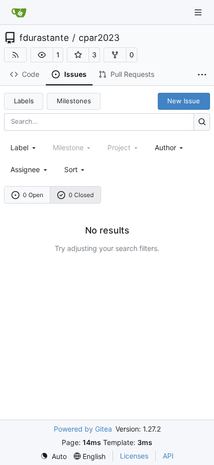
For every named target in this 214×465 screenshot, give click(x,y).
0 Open (33, 195)
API (168, 456)
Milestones (74, 101)
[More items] (202, 74)
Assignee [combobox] (25, 169)
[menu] (75, 169)
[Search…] (202, 122)
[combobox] (24, 147)
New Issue (183, 101)
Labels (24, 101)
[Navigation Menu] (199, 12)
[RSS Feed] (15, 54)
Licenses (134, 456)
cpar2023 (99, 38)
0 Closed (81, 195)
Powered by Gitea (83, 429)
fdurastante (44, 38)
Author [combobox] (165, 147)
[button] (41, 54)
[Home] (19, 12)
